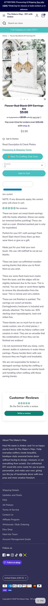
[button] (24, 117)
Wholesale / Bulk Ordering (15, 524)
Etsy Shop (7, 529)
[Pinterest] (20, 555)
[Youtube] (8, 555)
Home (4, 36)
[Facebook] (3, 555)
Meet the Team (9, 534)
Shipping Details (10, 490)
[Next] (44, 99)
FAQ (4, 499)
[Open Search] (4, 23)
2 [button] (24, 99)
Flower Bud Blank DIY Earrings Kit (22, 36)
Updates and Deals (12, 495)
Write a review (24, 413)
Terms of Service (10, 509)
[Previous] (3, 99)
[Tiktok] (16, 555)
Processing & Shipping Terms (17, 149)
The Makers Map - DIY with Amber (20, 15)
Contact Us (7, 514)
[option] (24, 30)
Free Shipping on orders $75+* (24, 29)
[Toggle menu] (3, 15)
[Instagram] (12, 555)
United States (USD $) (14, 578)
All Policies (7, 504)
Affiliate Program (10, 519)
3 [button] (27, 99)
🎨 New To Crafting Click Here (22, 156)
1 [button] (21, 99)
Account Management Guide (16, 539)
